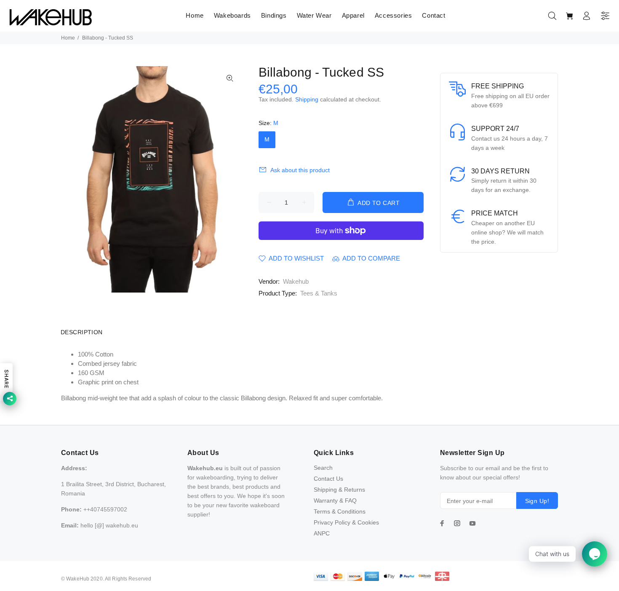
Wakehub (296, 281)
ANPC (322, 533)
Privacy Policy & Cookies (346, 522)
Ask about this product (300, 170)
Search (323, 467)
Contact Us (328, 478)
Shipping (306, 99)
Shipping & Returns (339, 489)
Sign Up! (537, 501)
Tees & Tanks (318, 293)
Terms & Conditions (340, 511)
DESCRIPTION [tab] (82, 332)
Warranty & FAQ (335, 500)
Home (68, 38)
